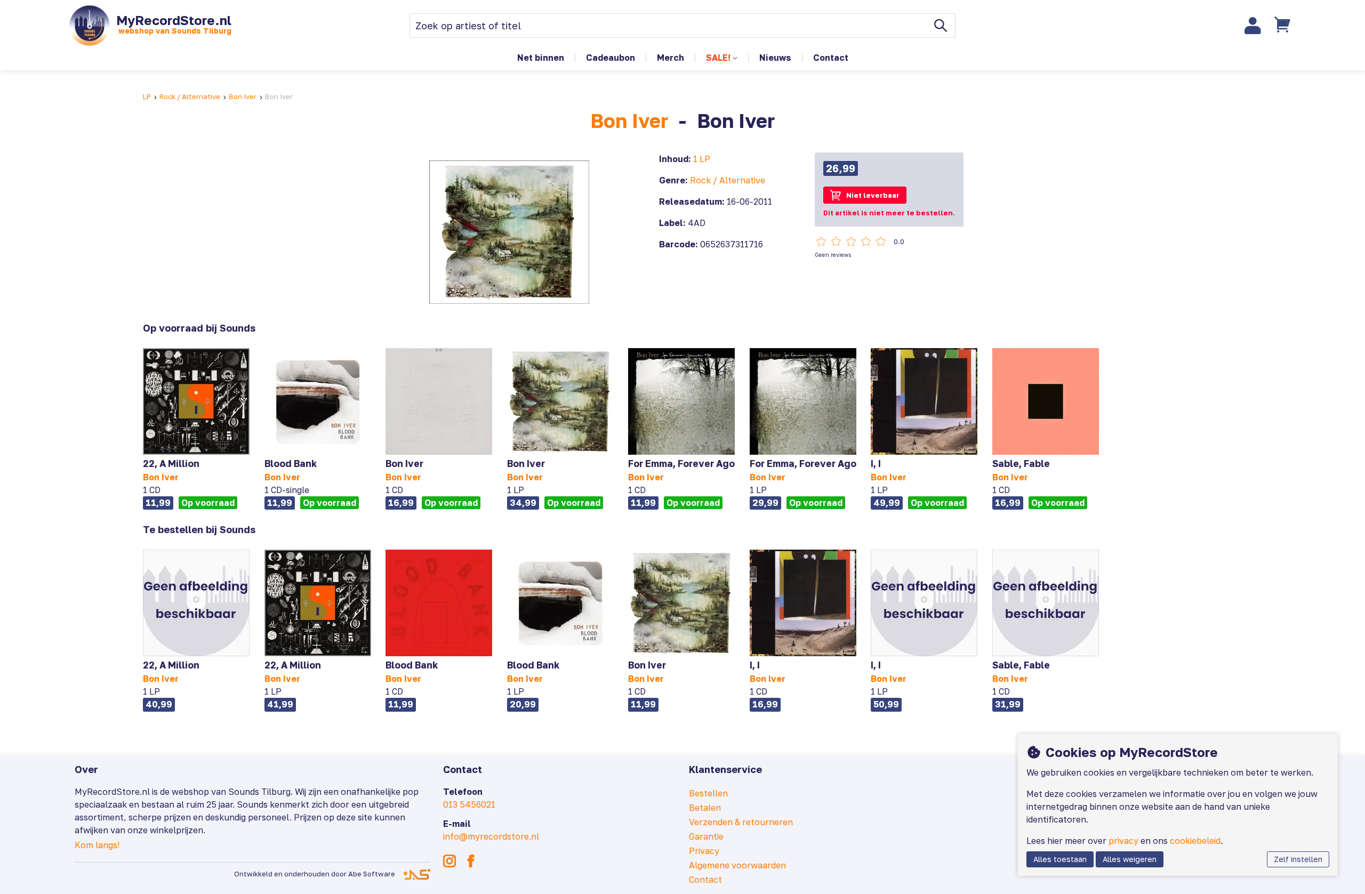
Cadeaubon (610, 57)
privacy (1123, 840)
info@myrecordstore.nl (491, 836)
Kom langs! (97, 845)
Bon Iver (242, 96)
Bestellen (708, 793)
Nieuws (775, 57)
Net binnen (540, 57)
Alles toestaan (1060, 859)
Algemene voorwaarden (737, 865)
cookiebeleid (1195, 840)
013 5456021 (469, 804)
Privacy (704, 850)
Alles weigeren (1130, 859)
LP (147, 96)
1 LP (701, 159)
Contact (830, 57)
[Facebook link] (470, 861)
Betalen (705, 807)
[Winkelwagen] (1283, 25)
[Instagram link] (449, 861)
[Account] (1253, 25)
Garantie (706, 836)
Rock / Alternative (189, 96)
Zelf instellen (1298, 859)
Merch (670, 57)
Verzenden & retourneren (741, 822)
